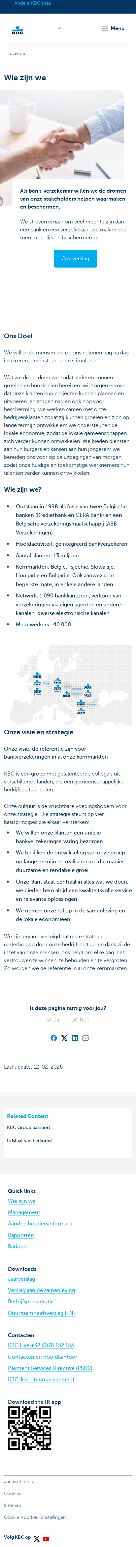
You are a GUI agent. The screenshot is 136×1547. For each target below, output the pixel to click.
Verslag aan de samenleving (41, 1290)
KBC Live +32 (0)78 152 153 (41, 1345)
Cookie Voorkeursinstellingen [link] (35, 1517)
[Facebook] (53, 1038)
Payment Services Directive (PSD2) (50, 1368)
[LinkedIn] (75, 1038)
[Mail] (85, 1038)
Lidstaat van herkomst (30, 1140)
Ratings (17, 1247)
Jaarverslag (21, 1279)
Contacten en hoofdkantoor (42, 1357)
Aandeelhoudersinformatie (41, 1224)
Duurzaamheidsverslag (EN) (41, 1313)
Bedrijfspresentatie (31, 1302)
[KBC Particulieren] (17, 29)
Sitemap (12, 1505)
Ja (55, 1020)
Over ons (17, 53)
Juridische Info (19, 1481)
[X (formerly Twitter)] (64, 1038)
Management (24, 1212)
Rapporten (21, 1235)
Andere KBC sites (33, 3)
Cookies (12, 1493)
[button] (113, 28)
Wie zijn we (22, 1201)
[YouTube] (46, 1537)
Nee (83, 1020)
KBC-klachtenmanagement (41, 1380)
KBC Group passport (28, 1127)
